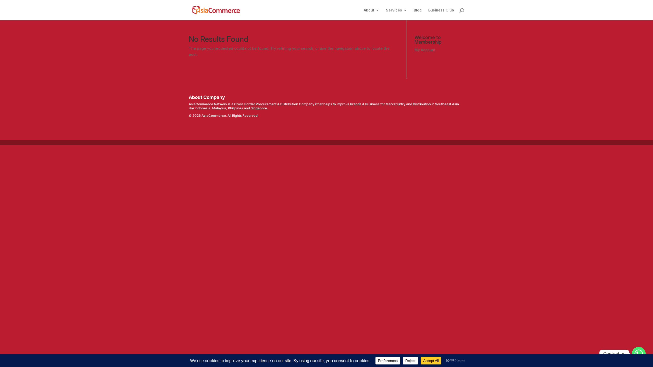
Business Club (441, 10)
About (369, 10)
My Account (425, 50)
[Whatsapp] (639, 354)
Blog (418, 10)
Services (394, 10)
